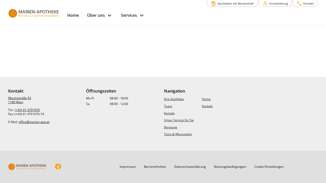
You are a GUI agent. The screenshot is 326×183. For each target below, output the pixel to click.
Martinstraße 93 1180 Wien (19, 100)
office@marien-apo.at (34, 122)
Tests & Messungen (178, 134)
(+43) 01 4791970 (27, 110)
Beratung (170, 127)
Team (168, 106)
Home (206, 99)
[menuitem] (73, 15)
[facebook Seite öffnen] (58, 167)
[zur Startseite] (35, 13)
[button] (128, 167)
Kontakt (169, 113)
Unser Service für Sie (179, 120)
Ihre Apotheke (174, 99)
